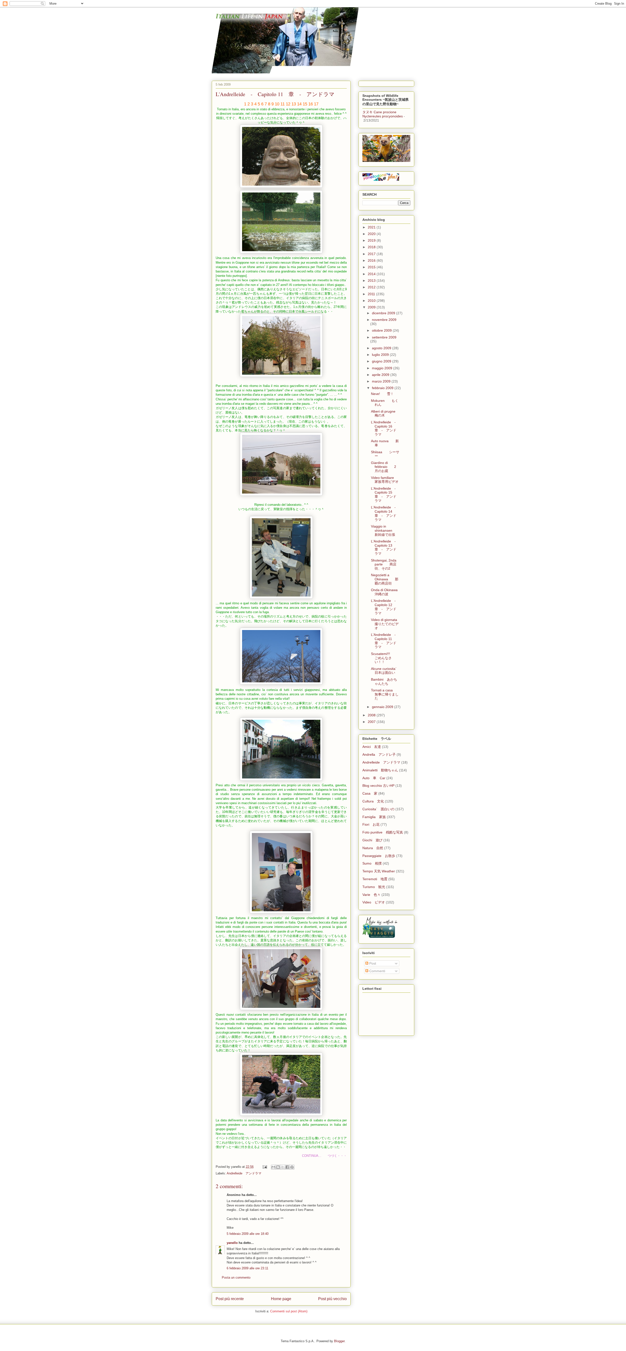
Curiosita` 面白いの (378, 809)
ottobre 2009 (382, 330)
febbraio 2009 (383, 388)
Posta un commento (236, 1277)
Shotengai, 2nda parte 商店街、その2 (383, 564)
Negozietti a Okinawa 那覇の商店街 (384, 579)
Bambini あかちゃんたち (384, 681)
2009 (372, 307)
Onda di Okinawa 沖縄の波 (387, 592)
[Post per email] (264, 1167)
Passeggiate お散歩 (378, 856)
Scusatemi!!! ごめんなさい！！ (384, 658)
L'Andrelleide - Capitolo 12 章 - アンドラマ (385, 607)
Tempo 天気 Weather (378, 871)
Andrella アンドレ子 (379, 754)
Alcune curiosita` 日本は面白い (387, 671)
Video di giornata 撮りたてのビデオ (387, 624)
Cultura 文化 (373, 801)
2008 (372, 715)
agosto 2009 (382, 348)
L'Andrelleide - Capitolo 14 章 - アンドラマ (385, 513)
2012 (372, 287)
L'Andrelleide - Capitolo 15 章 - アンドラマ (385, 494)
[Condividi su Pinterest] (292, 1167)
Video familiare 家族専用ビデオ (386, 480)
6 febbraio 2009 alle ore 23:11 (247, 1268)
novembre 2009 (384, 320)
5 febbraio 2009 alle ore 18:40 (247, 1234)
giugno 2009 (382, 361)
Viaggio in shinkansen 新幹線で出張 (385, 530)
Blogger (339, 1341)
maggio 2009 (382, 368)
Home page (281, 1299)
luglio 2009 (381, 355)
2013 (372, 280)
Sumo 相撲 (372, 863)
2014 (372, 274)
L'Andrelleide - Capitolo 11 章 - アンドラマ (385, 641)
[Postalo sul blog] (278, 1167)
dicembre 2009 (384, 313)
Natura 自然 (372, 848)
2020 (372, 234)
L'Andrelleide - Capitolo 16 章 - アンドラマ (385, 428)
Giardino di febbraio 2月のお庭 (383, 467)
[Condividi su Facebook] (287, 1167)
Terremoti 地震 (374, 879)
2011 (372, 294)
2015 (372, 267)
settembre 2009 (384, 337)
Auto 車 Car (373, 778)
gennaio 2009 (383, 707)
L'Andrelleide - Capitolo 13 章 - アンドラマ (385, 547)
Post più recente (230, 1299)
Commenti (376, 971)
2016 (372, 260)
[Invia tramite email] (273, 1167)
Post (372, 963)
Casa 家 (369, 793)
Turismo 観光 (373, 887)
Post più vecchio (332, 1299)
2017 (372, 254)
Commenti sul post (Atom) (288, 1311)
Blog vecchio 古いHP (378, 786)
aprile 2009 (381, 375)
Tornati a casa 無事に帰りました (385, 694)
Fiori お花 (371, 824)
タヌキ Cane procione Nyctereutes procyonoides (382, 114)
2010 (372, 301)
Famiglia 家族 (374, 817)
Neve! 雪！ (382, 394)
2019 (372, 240)
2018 (372, 247)
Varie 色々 (371, 895)
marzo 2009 (381, 381)
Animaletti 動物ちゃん (380, 770)
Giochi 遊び (372, 840)
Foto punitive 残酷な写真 (382, 832)
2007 (372, 722)
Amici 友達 (371, 747)
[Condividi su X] (282, 1167)
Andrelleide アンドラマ (244, 1173)
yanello (232, 1243)
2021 (372, 227)
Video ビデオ (373, 902)
